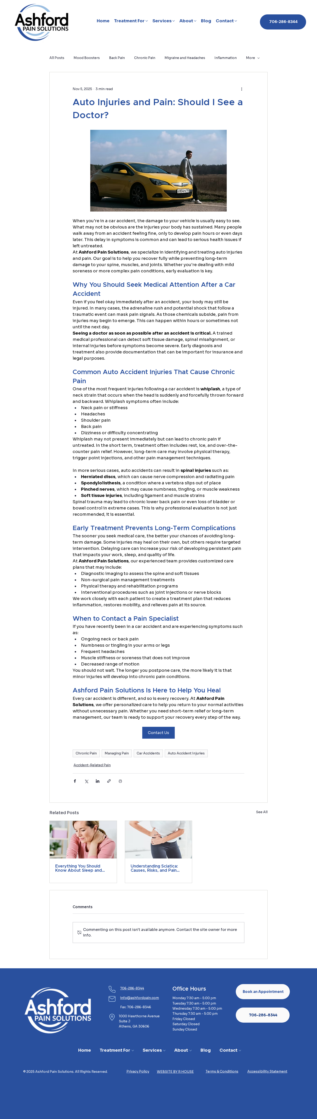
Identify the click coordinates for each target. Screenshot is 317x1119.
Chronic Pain (144, 58)
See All (262, 812)
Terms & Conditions (222, 1071)
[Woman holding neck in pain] (83, 839)
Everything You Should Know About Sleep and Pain (78, 868)
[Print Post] (120, 781)
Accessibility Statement (267, 1071)
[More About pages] (195, 21)
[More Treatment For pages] (147, 21)
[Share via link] (109, 781)
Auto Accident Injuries (186, 753)
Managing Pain (117, 753)
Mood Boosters (87, 58)
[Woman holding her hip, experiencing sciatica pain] (158, 839)
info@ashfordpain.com (139, 998)
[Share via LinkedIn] (97, 781)
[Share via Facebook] (75, 781)
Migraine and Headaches (185, 58)
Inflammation (225, 58)
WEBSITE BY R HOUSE (175, 1072)
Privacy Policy (137, 1071)
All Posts (56, 58)
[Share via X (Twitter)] (86, 781)
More (250, 58)
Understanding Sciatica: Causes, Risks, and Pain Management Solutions (154, 868)
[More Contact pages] (236, 21)
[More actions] (241, 89)
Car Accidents (148, 753)
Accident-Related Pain (92, 765)
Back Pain (117, 58)
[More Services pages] (173, 21)
